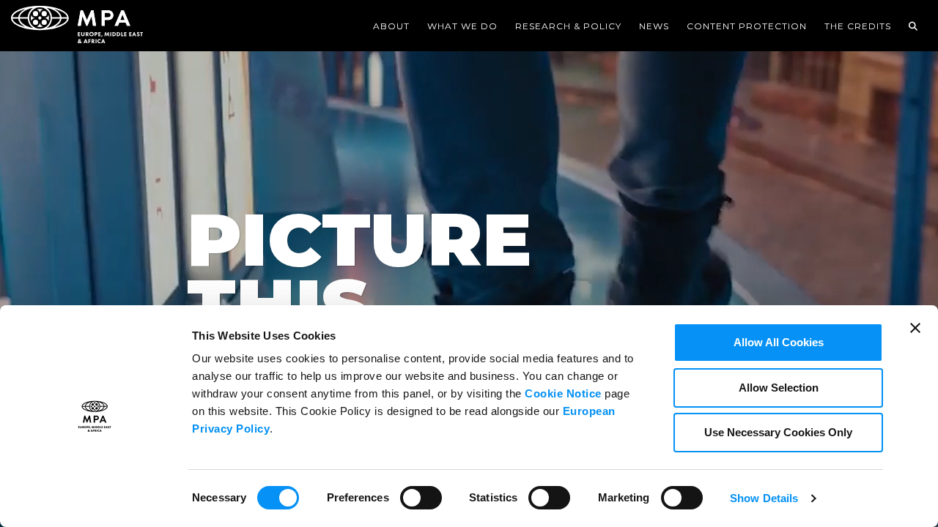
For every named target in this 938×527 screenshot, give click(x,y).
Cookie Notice (563, 393)
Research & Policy (568, 25)
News (654, 25)
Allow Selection (779, 387)
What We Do (462, 25)
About (391, 25)
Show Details (764, 498)
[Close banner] (915, 337)
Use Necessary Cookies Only (778, 432)
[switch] (421, 496)
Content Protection (747, 25)
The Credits (857, 25)
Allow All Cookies (779, 342)
